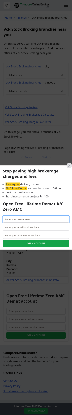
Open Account (36, 243)
